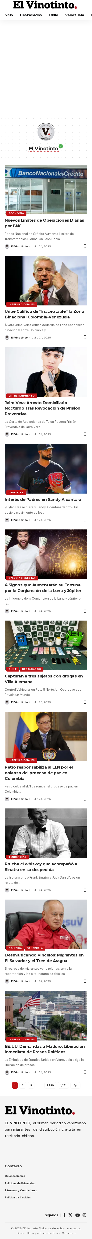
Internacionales (22, 304)
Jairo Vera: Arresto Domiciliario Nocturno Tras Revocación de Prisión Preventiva (42, 408)
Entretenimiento (22, 395)
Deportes (16, 492)
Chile (13, 669)
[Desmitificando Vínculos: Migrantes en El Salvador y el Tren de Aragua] (46, 924)
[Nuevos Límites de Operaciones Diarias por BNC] (46, 189)
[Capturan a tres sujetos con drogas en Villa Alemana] (46, 645)
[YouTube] (77, 1215)
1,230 (50, 1085)
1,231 (63, 1085)
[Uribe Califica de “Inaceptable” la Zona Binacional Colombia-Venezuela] (46, 280)
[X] (70, 1215)
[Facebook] (64, 1215)
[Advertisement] (46, 68)
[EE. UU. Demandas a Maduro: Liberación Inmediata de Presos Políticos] (46, 1015)
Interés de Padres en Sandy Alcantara (43, 499)
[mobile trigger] (9, 5)
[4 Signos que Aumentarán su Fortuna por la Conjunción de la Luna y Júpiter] (46, 554)
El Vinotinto (19, 246)
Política (15, 948)
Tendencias (17, 856)
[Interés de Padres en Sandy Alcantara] (46, 469)
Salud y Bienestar (22, 577)
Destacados (31, 669)
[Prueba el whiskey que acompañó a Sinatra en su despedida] (46, 833)
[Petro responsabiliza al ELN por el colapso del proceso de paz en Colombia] (46, 736)
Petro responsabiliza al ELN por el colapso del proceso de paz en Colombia (39, 773)
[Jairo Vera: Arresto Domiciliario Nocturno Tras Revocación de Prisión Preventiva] (46, 372)
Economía (16, 213)
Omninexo (68, 1233)
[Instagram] (84, 1215)
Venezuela (35, 948)
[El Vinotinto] (45, 5)
